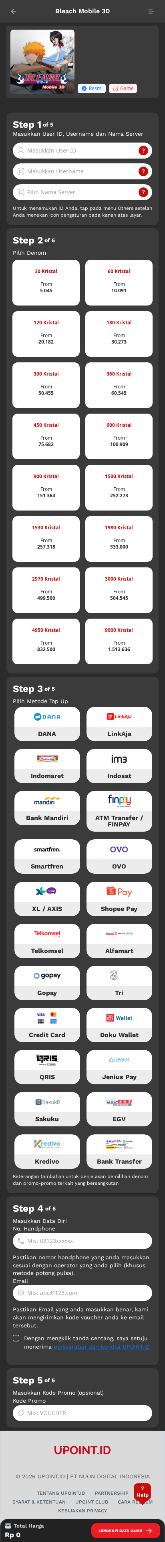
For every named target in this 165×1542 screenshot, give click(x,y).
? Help (143, 1491)
